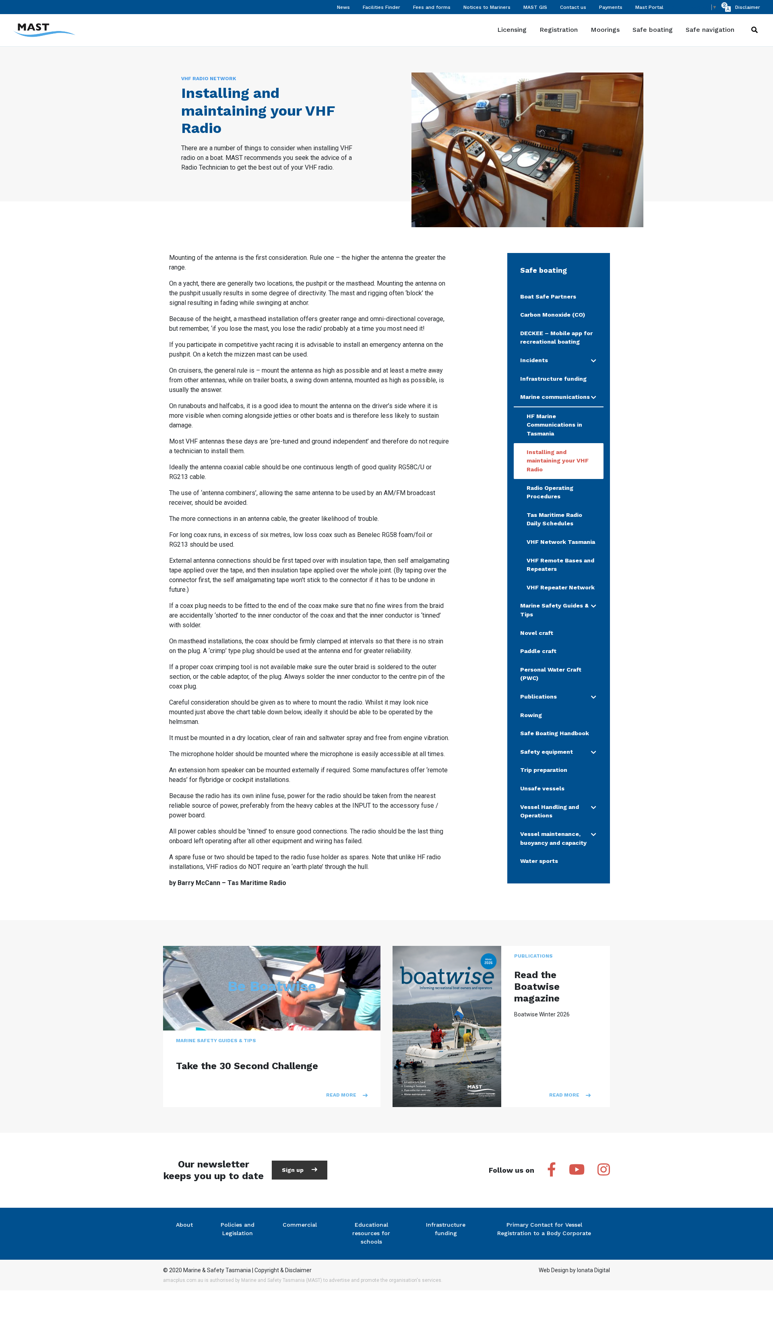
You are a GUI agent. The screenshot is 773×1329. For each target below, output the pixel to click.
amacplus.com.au (183, 1280)
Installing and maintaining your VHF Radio (558, 461)
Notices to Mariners (487, 7)
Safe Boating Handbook (554, 733)
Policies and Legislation (237, 1228)
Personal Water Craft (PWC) (550, 674)
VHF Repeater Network (561, 587)
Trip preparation (543, 770)
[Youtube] (577, 1170)
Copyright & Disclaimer (283, 1270)
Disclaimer (747, 7)
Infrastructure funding (553, 378)
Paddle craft (538, 651)
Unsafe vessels (542, 788)
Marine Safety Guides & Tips (554, 610)
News (343, 7)
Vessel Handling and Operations (549, 811)
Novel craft (536, 633)
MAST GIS (535, 7)
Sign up (293, 1170)
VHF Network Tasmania (561, 542)
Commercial (300, 1224)
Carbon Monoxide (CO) (552, 314)
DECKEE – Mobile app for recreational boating (556, 337)
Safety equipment (546, 751)
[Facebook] (551, 1170)
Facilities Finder (381, 7)
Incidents (534, 360)
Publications (538, 696)
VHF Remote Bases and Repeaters (560, 564)
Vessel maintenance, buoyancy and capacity (553, 838)
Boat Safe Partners (548, 296)
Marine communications (555, 397)
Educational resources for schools (371, 1233)
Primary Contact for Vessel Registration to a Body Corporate (544, 1228)
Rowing (531, 715)
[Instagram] (603, 1170)
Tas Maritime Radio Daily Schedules (554, 519)
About (184, 1224)
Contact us (573, 7)
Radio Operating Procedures (550, 492)
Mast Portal (649, 7)
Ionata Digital (593, 1270)
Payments (610, 7)
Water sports (539, 861)
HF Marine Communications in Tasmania (554, 425)
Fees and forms (432, 7)
